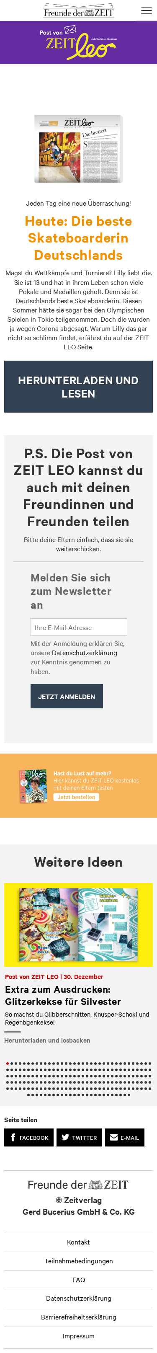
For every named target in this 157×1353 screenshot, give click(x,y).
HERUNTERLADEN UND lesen (78, 386)
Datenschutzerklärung (84, 652)
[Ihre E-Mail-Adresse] (79, 627)
